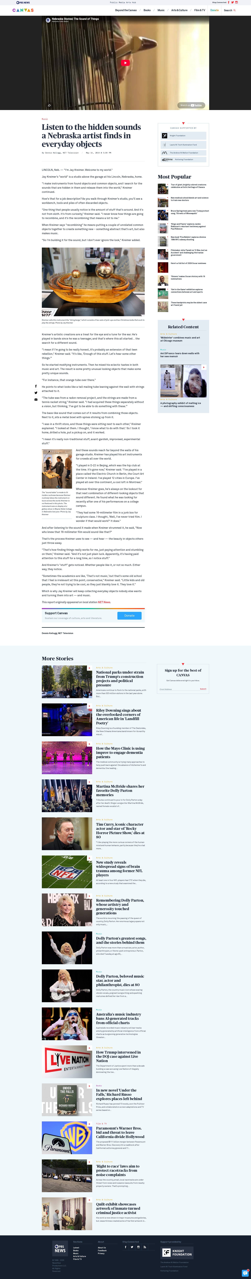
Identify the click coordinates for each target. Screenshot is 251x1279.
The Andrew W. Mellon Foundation (174, 1262)
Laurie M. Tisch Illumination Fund (173, 1267)
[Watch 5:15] (183, 381)
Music (161, 10)
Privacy (101, 1254)
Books (147, 10)
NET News (104, 602)
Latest (76, 1248)
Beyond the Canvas (126, 10)
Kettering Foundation (169, 1271)
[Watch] (67, 681)
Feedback (102, 1251)
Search (228, 10)
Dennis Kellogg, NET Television (62, 153)
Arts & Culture (179, 10)
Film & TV (199, 10)
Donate (214, 10)
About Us (102, 1248)
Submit (203, 689)
